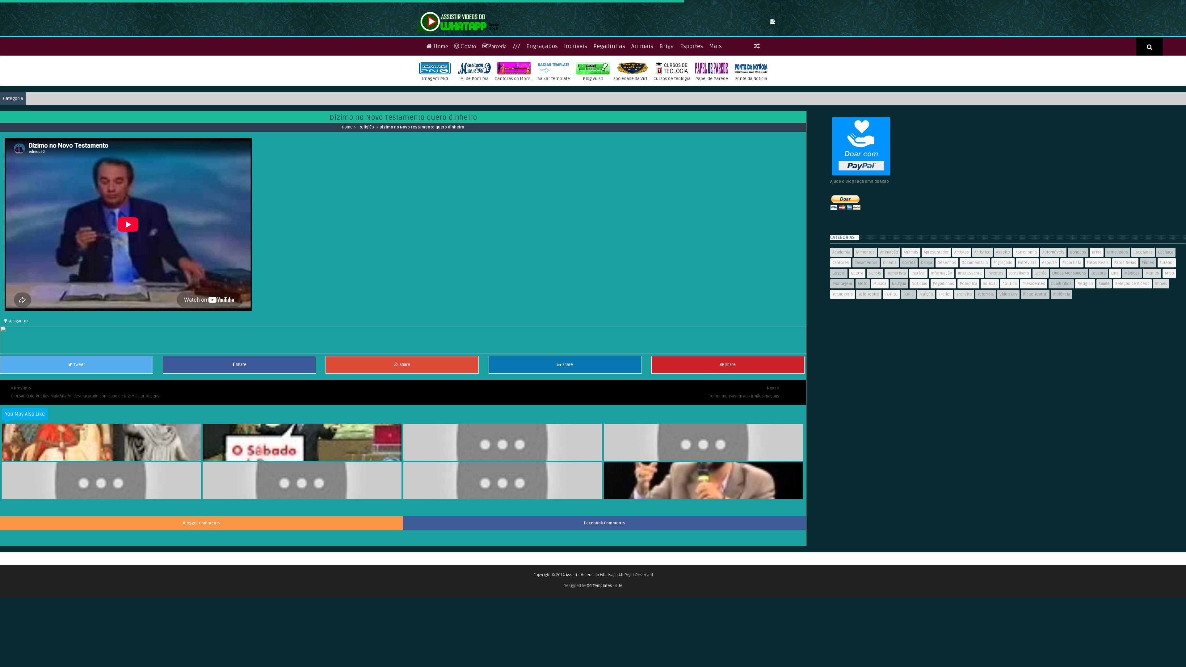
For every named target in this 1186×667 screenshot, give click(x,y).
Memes (1152, 313)
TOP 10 (891, 334)
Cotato (467, 86)
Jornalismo (1019, 313)
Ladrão (1041, 313)
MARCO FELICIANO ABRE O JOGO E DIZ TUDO (503, 531)
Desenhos (947, 302)
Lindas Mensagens (1069, 313)
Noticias (919, 323)
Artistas (961, 292)
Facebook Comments (604, 563)
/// (516, 86)
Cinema (890, 302)
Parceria (497, 86)
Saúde (1104, 323)
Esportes (691, 86)
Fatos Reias (1125, 302)
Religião (366, 167)
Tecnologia (842, 334)
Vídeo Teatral (1035, 334)
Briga (666, 86)
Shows (1161, 323)
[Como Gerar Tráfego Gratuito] (403, 392)
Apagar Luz (18, 361)
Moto (863, 323)
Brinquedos (1117, 292)
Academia (841, 292)
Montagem (842, 323)
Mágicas (1132, 313)
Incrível (918, 313)
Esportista (1071, 302)
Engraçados (542, 86)
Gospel (838, 313)
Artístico (982, 292)
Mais (715, 86)
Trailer (945, 334)
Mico (1169, 313)
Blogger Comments (201, 563)
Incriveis (575, 86)
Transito (964, 334)
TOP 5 (908, 334)
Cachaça (1165, 292)
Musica (879, 323)
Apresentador (936, 292)
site (619, 625)
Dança (926, 302)
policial (990, 323)
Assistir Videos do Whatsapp (592, 615)
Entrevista (1027, 302)
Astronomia (1026, 292)
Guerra (857, 313)
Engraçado (1003, 302)
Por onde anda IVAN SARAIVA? (704, 493)
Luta (1115, 313)
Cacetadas (1143, 292)
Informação (941, 313)
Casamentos (866, 302)
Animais (642, 86)
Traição (926, 334)
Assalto (1003, 292)
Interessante (970, 313)
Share (241, 404)
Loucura (1098, 313)
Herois (875, 313)
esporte (1049, 302)
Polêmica (968, 323)
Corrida (908, 302)
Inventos (995, 313)
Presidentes (1033, 323)
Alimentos (865, 292)
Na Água (899, 323)
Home (440, 86)
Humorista (896, 313)
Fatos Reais (1098, 302)
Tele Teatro (868, 334)
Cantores (840, 302)
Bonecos (1078, 292)
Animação (889, 292)
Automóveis (1053, 292)
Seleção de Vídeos (1132, 323)
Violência (1061, 334)
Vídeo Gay (1008, 334)
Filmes (1148, 302)
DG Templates (599, 625)
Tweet (79, 404)
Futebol (1167, 302)
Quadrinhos (1061, 323)
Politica (1009, 323)
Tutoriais (986, 334)
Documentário (975, 302)
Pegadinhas (609, 86)
